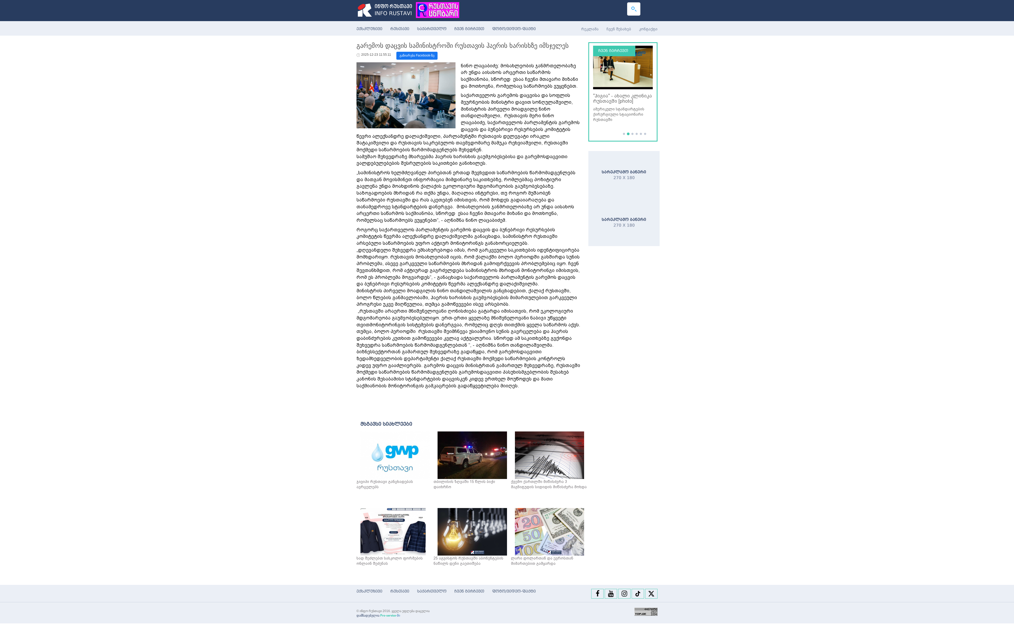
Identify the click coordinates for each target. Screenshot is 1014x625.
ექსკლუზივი (369, 29)
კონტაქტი (648, 29)
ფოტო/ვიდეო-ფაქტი (514, 29)
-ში (390, 615)
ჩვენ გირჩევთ (469, 29)
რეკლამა (590, 29)
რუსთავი (399, 29)
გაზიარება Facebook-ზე (417, 55)
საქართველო (432, 29)
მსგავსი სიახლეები (386, 424)
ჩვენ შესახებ (619, 29)
